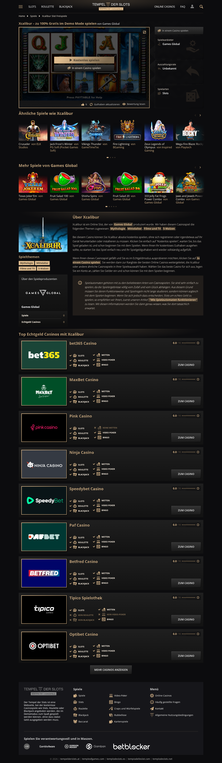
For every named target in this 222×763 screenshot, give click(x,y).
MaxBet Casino (83, 379)
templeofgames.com (93, 758)
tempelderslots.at (69, 758)
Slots (32, 6)
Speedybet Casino (86, 488)
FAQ (182, 6)
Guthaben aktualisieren (107, 104)
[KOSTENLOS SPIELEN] (64, 130)
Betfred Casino (83, 561)
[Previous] (195, 115)
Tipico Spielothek (85, 597)
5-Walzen (169, 228)
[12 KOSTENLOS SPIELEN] (127, 130)
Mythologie (118, 228)
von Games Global (108, 23)
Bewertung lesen (136, 104)
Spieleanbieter (166, 39)
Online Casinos (164, 6)
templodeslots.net (162, 758)
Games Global (123, 224)
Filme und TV (152, 228)
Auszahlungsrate (167, 64)
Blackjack (65, 6)
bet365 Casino (83, 343)
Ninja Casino (81, 452)
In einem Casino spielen (175, 30)
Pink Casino (80, 416)
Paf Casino (79, 525)
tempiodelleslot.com (139, 758)
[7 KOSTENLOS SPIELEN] (33, 130)
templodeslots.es (116, 758)
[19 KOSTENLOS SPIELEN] (33, 182)
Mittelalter (135, 228)
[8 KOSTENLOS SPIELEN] (158, 182)
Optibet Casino (83, 634)
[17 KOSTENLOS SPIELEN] (190, 130)
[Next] (200, 115)
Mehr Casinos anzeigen (111, 670)
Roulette (47, 6)
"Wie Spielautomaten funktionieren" (173, 300)
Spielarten (163, 89)
